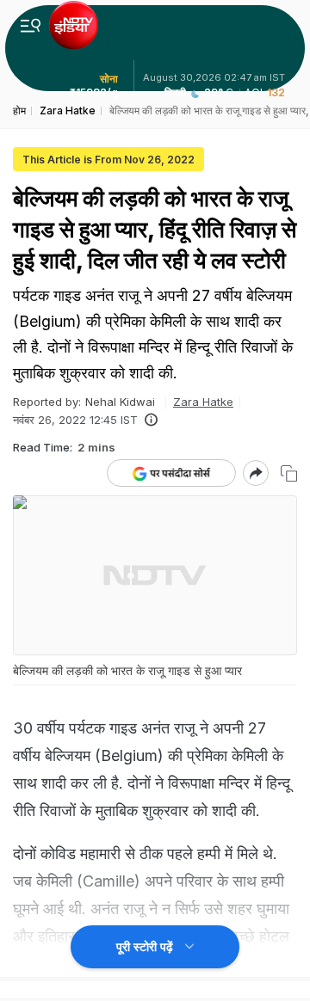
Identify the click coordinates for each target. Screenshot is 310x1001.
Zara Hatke (203, 401)
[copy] (289, 473)
